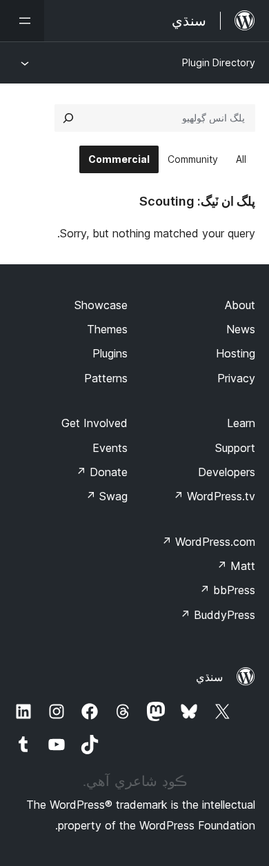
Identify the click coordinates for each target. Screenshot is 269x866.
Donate (102, 472)
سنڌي (209, 677)
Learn (241, 423)
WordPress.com (208, 542)
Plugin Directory (218, 62)
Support (235, 448)
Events (110, 448)
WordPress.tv (214, 496)
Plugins (110, 353)
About (240, 305)
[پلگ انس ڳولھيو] (68, 118)
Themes (107, 329)
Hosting (235, 353)
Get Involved (94, 423)
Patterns (106, 378)
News (240, 329)
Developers (226, 472)
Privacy (236, 378)
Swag (107, 496)
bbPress (227, 590)
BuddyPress (217, 615)
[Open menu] (22, 20)
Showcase (101, 305)
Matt (236, 566)
